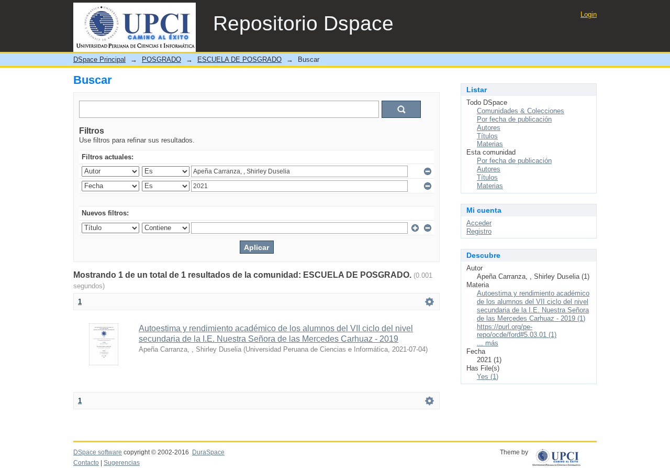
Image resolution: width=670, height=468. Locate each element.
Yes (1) (487, 376)
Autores (488, 128)
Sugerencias (122, 462)
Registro (479, 231)
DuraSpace (208, 452)
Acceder (479, 223)
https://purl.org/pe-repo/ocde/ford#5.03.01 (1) (516, 331)
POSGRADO (161, 59)
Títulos (487, 136)
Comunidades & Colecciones (520, 111)
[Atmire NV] (564, 455)
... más (487, 343)
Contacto (86, 462)
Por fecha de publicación (514, 119)
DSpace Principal (99, 59)
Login (588, 14)
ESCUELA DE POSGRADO (239, 59)
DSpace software (97, 452)
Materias (490, 144)
